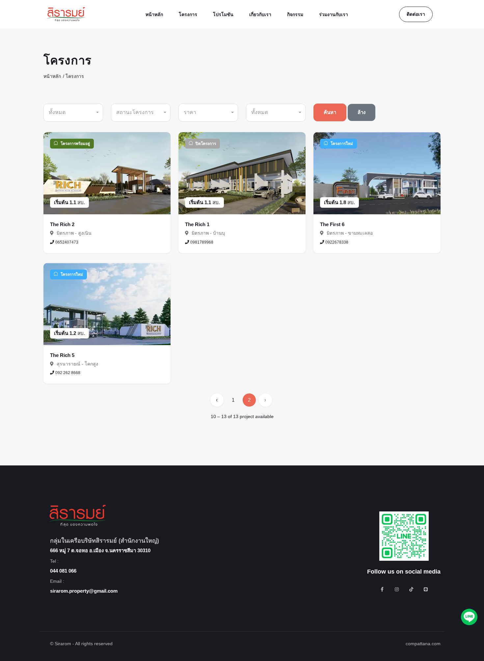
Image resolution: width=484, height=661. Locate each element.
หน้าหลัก (52, 76)
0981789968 (201, 242)
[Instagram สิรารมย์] (396, 589)
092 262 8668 (67, 372)
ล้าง (361, 112)
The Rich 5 (62, 355)
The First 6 (332, 224)
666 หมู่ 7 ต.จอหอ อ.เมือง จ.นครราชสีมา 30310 (100, 550)
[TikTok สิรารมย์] (411, 589)
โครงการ (75, 76)
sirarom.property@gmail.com (84, 591)
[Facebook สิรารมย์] (382, 589)
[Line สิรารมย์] (425, 589)
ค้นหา (330, 112)
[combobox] (73, 113)
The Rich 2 (62, 224)
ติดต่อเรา (416, 14)
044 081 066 (63, 571)
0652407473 (66, 242)
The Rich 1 (197, 224)
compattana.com (423, 643)
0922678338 (336, 242)
